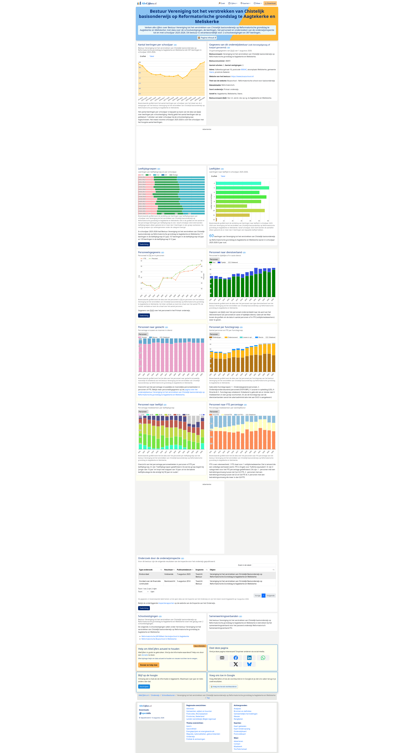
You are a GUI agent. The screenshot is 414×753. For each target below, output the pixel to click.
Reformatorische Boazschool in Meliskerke (159, 639)
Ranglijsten (238, 719)
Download (271, 3)
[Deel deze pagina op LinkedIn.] (249, 657)
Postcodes (190, 714)
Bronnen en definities (242, 711)
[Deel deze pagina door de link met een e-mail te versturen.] (222, 657)
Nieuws (237, 716)
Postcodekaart (240, 734)
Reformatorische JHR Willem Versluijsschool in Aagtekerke (165, 636)
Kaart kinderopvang (242, 729)
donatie (145, 655)
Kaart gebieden (240, 726)
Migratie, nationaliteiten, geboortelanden (203, 734)
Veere (211, 72)
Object (212, 570)
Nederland (200, 716)
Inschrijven (144, 686)
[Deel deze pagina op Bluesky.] (249, 664)
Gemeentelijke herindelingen (245, 714)
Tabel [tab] (152, 56)
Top (208, 698)
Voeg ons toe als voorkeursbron (225, 687)
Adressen (190, 708)
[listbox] (214, 259)
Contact (237, 744)
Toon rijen (146, 591)
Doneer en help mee (148, 665)
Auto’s (188, 726)
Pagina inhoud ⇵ (208, 37)
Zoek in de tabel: (244, 565)
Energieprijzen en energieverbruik (200, 731)
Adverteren (238, 741)
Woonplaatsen (202, 714)
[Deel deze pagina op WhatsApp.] (263, 657)
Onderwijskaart (240, 731)
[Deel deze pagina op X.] (235, 664)
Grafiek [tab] (143, 56)
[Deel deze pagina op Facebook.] (235, 657)
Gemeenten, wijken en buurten (199, 711)
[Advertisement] (207, 147)
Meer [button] (258, 3)
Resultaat (168, 570)
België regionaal (209, 719)
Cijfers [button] (233, 3)
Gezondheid (191, 729)
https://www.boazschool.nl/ (242, 76)
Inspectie (199, 570)
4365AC (244, 69)
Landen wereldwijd (194, 719)
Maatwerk (238, 746)
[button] (175, 44)
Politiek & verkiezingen (195, 739)
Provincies (190, 716)
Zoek (222, 3)
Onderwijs (190, 736)
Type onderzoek (146, 570)
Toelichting (144, 244)
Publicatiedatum (184, 570)
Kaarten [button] (245, 3)
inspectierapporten (166, 603)
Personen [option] (214, 259)
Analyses (237, 708)
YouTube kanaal (240, 749)
